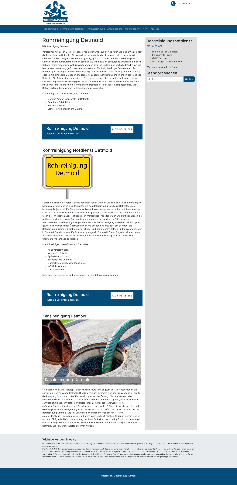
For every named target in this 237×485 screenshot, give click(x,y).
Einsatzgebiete (114, 28)
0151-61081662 (185, 3)
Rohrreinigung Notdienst (72, 28)
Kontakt (155, 28)
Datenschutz (120, 475)
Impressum (107, 475)
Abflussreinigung (96, 28)
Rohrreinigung (50, 28)
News (146, 28)
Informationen (132, 28)
